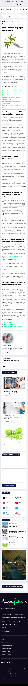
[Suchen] (24, 9)
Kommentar (22, 520)
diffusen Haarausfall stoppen (13, 666)
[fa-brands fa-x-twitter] (11, 4)
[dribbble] (14, 4)
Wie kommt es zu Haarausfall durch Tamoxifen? (13, 417)
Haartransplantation (6, 651)
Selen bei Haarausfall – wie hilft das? (12, 443)
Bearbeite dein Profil (6, 349)
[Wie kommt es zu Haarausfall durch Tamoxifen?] (14, 408)
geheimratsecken (4, 671)
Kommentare (4, 458)
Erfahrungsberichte (6, 639)
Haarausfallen (11, 21)
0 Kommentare (5, 23)
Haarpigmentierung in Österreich (11, 360)
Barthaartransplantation (6, 631)
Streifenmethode (19, 676)
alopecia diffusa (4, 666)
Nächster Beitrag (6, 363)
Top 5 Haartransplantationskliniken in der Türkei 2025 (17, 525)
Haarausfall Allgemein (6, 648)
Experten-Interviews (6, 642)
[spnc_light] (26, 9)
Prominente (4, 657)
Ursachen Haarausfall (6, 660)
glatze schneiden (12, 671)
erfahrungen (13, 668)
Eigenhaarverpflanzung (5, 668)
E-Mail (3, 478)
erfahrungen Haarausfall (21, 668)
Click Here (14, 568)
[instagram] (17, 4)
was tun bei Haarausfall (5, 678)
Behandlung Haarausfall (7, 634)
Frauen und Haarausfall (7, 645)
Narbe (13, 676)
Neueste (5, 520)
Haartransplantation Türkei (6, 676)
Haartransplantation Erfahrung (15, 673)
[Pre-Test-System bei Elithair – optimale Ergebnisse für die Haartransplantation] (14, 382)
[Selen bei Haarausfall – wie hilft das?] (14, 433)
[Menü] (20, 9)
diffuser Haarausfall (23, 666)
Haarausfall (18, 671)
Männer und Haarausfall (7, 654)
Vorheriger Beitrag (6, 358)
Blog (3, 21)
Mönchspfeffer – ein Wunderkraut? (11, 95)
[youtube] (20, 4)
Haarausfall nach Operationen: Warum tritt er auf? (13, 365)
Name (3, 470)
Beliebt (14, 520)
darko (6, 389)
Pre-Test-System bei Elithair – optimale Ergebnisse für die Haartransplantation (11, 392)
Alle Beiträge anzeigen (6, 352)
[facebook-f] (8, 4)
